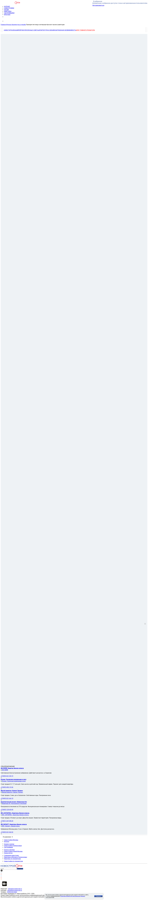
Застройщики (8, 847)
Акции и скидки (9, 844)
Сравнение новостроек (11, 855)
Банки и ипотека (9, 850)
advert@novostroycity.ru (14, 890)
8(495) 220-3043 (10, 17)
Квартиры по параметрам (12, 859)
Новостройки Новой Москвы (13, 851)
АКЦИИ (6, 10)
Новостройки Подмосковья (13, 845)
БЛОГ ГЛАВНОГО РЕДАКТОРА (85, 30)
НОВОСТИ (7, 30)
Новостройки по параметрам (13, 861)
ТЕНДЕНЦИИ (14, 30)
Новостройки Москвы (11, 840)
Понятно (98, 896)
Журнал (6, 841)
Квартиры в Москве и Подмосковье (15, 857)
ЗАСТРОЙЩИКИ (9, 13)
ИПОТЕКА (7, 14)
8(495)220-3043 (12, 892)
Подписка (20, 868)
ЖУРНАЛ (7, 6)
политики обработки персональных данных (72, 896)
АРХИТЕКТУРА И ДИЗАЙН (47, 30)
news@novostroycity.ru (15, 889)
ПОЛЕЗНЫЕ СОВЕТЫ (32, 30)
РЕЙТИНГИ (21, 30)
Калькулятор (8, 853)
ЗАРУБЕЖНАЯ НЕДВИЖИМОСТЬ (65, 30)
